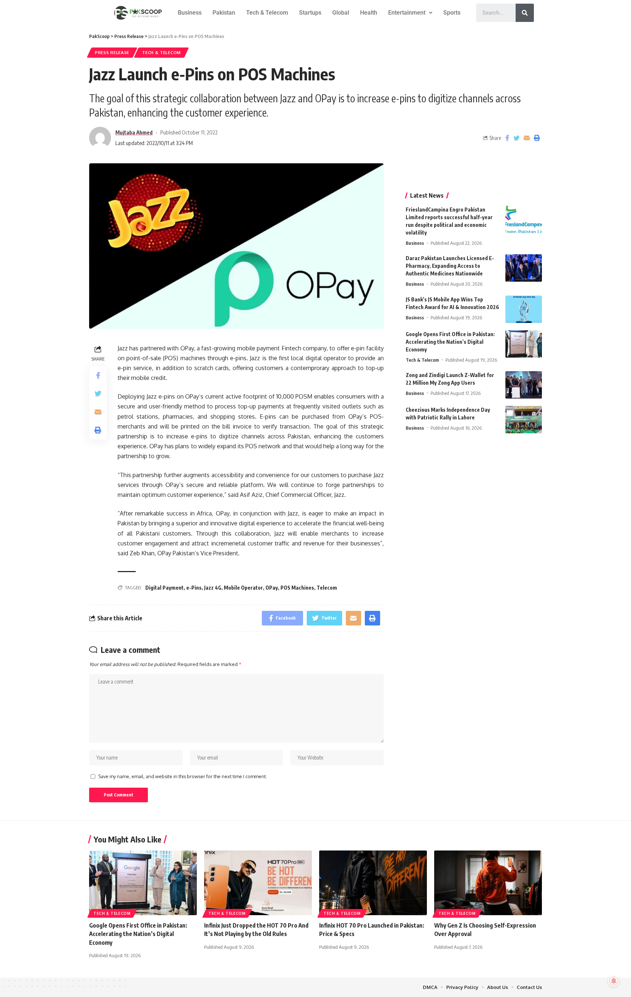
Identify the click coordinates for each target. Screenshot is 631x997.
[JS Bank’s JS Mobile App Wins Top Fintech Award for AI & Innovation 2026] (523, 309)
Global (340, 12)
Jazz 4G (212, 588)
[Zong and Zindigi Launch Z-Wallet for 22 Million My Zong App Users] (523, 385)
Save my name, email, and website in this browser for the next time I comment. (182, 776)
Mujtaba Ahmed (134, 132)
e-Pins (194, 588)
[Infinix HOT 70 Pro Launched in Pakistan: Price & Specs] (373, 883)
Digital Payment (164, 588)
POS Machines (297, 588)
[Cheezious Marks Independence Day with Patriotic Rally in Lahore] (523, 419)
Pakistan (224, 12)
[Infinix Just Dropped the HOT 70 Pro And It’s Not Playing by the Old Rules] (258, 883)
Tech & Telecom (267, 12)
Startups (310, 12)
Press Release (112, 52)
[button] (410, 12)
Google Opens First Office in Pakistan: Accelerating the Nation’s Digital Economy (450, 342)
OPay (271, 588)
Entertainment (406, 12)
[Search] (525, 13)
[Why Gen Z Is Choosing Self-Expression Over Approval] (488, 883)
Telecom (327, 588)
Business (190, 12)
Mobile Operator (243, 588)
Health (368, 12)
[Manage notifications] (614, 981)
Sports (451, 12)
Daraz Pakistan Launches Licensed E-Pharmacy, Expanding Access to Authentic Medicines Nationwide (450, 266)
